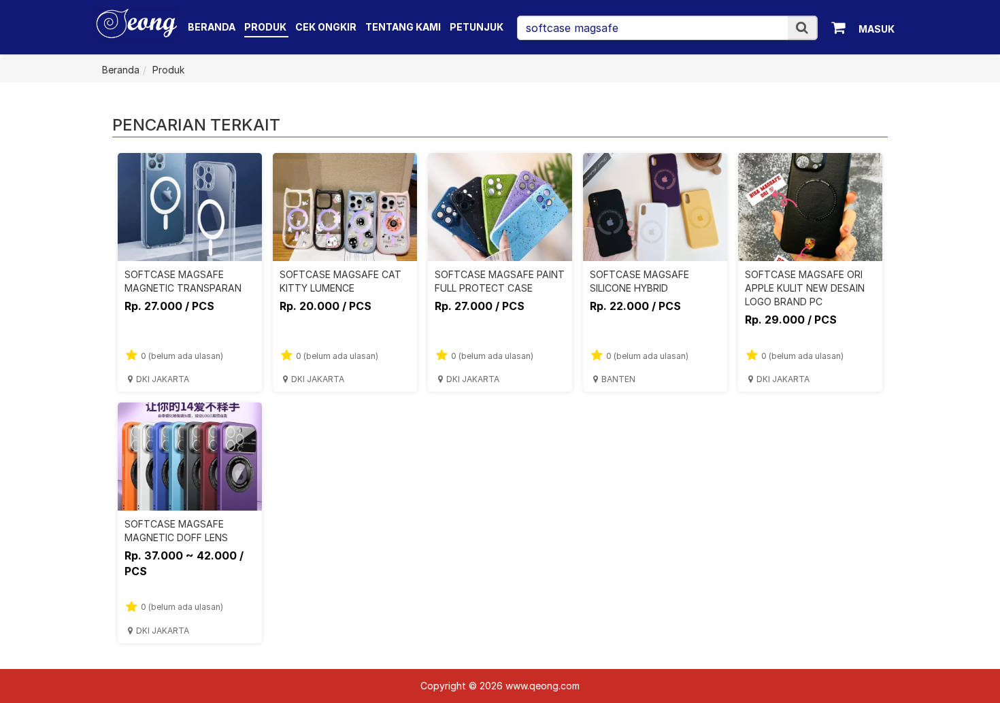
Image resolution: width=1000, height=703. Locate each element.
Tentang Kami (403, 27)
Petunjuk (476, 27)
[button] (802, 27)
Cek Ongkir (325, 27)
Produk (266, 27)
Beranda (211, 27)
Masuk (877, 29)
